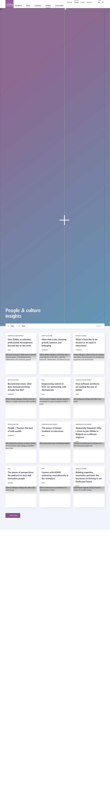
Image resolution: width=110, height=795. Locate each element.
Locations (38, 5)
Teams (28, 5)
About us (89, 2)
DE (103, 2)
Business (69, 2)
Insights (48, 5)
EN (99, 2)
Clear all (98, 326)
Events (83, 2)
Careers (76, 2)
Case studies (59, 5)
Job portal (18, 5)
